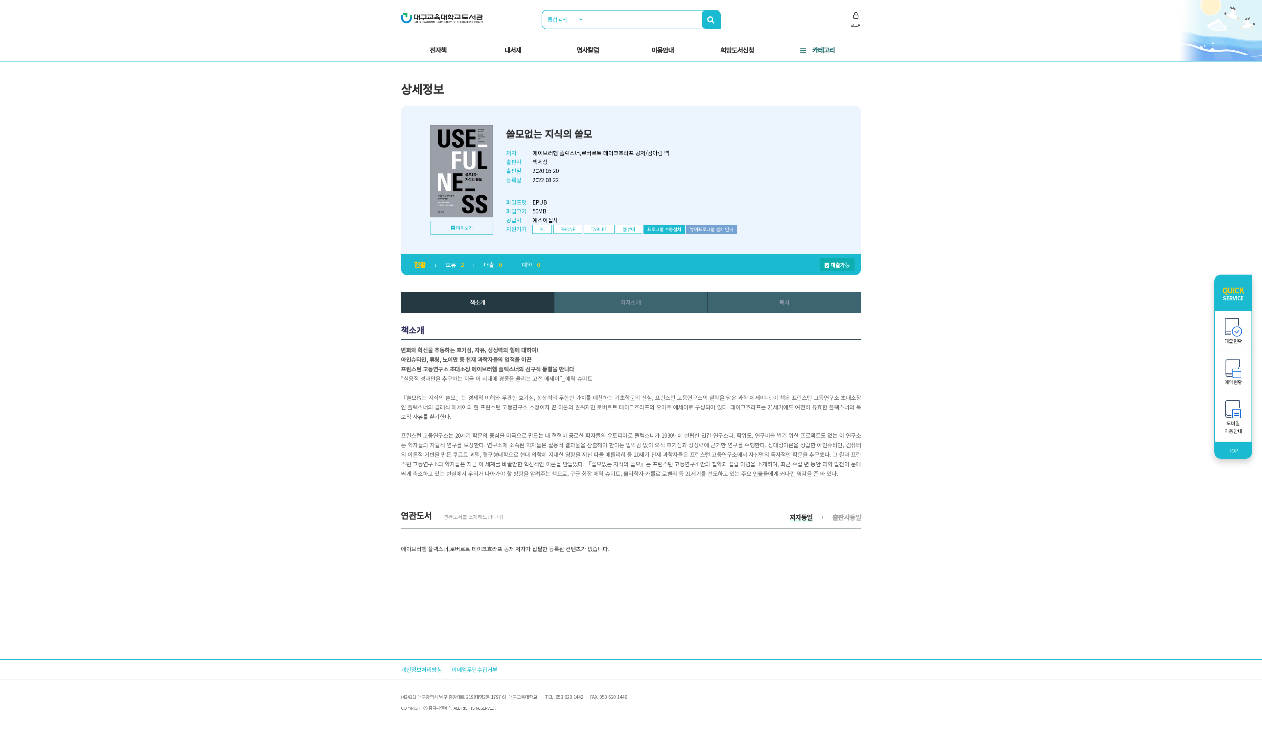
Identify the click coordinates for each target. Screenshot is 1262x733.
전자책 (438, 50)
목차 (784, 302)
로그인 (856, 25)
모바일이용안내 (1233, 427)
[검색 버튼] (711, 20)
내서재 (512, 50)
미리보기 (464, 227)
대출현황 (1233, 340)
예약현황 (1233, 382)
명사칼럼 (587, 50)
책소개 (477, 302)
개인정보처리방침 (421, 669)
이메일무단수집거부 (475, 669)
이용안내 (662, 50)
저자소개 (630, 302)
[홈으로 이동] (442, 17)
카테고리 (823, 50)
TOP (1233, 450)
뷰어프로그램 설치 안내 (711, 229)
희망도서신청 (737, 50)
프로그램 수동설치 (664, 229)
